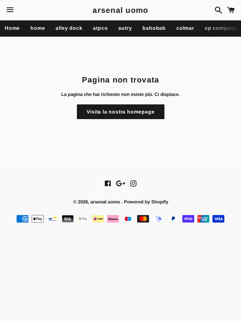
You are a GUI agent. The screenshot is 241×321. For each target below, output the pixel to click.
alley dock (69, 28)
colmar (185, 28)
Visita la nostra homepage (121, 111)
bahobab (154, 28)
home (37, 28)
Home (12, 28)
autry (125, 28)
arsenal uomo (120, 10)
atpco (100, 28)
